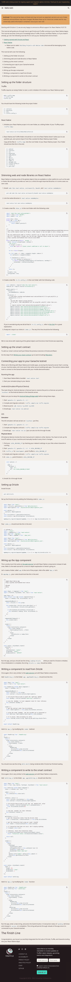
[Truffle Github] (22, 949)
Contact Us (23, 954)
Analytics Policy (25, 963)
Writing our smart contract (22, 355)
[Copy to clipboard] (67, 96)
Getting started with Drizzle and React (16, 40)
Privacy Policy (24, 960)
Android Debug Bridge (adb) (29, 396)
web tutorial (30, 673)
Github (21, 968)
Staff (20, 966)
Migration (49, 355)
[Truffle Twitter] (19, 949)
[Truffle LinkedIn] (25, 949)
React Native (8, 42)
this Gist (52, 324)
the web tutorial (27, 564)
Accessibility (23, 957)
